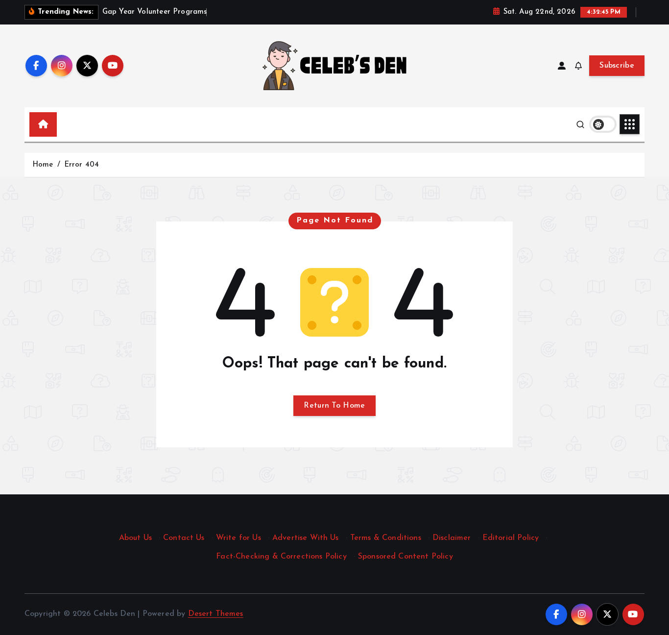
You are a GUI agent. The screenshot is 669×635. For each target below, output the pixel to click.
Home (42, 165)
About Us (135, 538)
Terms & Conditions (385, 538)
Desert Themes (215, 614)
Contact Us (184, 538)
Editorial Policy (510, 538)
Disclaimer (451, 538)
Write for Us (238, 538)
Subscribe (616, 66)
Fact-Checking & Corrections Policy (281, 557)
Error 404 (81, 165)
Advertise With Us (305, 538)
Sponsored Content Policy (405, 557)
